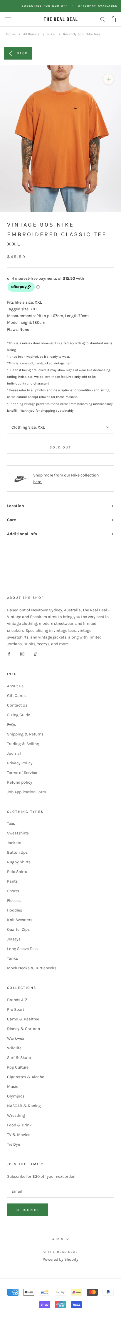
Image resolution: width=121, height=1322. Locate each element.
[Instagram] (22, 653)
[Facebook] (9, 653)
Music (12, 1086)
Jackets (14, 842)
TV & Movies (18, 1134)
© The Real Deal (60, 1252)
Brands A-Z (17, 999)
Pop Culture (17, 1067)
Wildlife (14, 1048)
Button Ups (17, 852)
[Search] (102, 19)
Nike (51, 34)
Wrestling (16, 1115)
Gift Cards (16, 695)
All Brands (31, 34)
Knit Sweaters (19, 919)
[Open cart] (113, 19)
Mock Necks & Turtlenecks (31, 968)
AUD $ (57, 1239)
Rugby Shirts (19, 862)
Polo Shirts (17, 871)
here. (37, 481)
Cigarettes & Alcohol (26, 1076)
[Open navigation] (8, 19)
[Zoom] (108, 79)
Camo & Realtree (23, 1019)
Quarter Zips (18, 929)
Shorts (13, 890)
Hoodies (14, 910)
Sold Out (60, 447)
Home (11, 34)
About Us (15, 685)
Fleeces (14, 900)
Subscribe (28, 1210)
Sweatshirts (18, 833)
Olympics (15, 1096)
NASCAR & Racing (24, 1105)
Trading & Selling (23, 743)
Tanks (12, 958)
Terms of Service (22, 772)
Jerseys (14, 939)
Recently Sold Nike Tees (81, 34)
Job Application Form (26, 791)
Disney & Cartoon (23, 1028)
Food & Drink (19, 1125)
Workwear (16, 1038)
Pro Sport (15, 1009)
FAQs (11, 724)
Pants (12, 881)
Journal (14, 753)
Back (22, 53)
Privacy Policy (20, 763)
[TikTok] (35, 653)
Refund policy (19, 782)
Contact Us (17, 705)
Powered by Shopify (60, 1259)
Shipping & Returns (25, 734)
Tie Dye (13, 1144)
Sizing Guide (18, 714)
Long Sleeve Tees (22, 948)
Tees (11, 823)
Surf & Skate (19, 1057)
